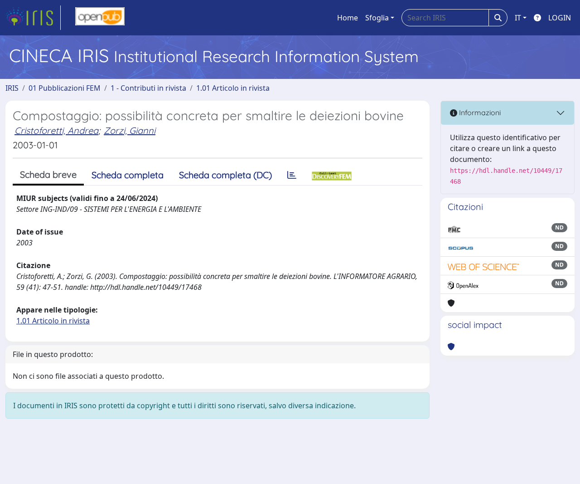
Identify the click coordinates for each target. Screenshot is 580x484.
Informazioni (479, 112)
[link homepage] (33, 17)
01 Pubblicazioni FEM (65, 88)
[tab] (292, 175)
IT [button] (518, 18)
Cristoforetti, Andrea (56, 130)
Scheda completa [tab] (128, 175)
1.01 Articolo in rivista (233, 88)
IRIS (12, 88)
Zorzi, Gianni (129, 130)
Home (347, 18)
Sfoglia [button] (377, 18)
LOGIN (559, 18)
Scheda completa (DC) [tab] (225, 175)
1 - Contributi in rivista (148, 88)
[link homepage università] (100, 17)
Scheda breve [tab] (48, 174)
